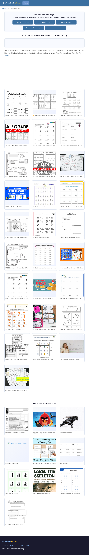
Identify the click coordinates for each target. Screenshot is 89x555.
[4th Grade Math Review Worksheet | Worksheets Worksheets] (72, 227)
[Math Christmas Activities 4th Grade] (44, 349)
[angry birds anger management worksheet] (44, 419)
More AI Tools (55, 28)
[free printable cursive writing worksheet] (44, 450)
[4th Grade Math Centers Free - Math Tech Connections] (44, 316)
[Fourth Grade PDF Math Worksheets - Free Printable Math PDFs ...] (17, 224)
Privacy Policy (24, 545)
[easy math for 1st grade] (17, 483)
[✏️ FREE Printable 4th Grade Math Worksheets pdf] (44, 101)
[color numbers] (72, 449)
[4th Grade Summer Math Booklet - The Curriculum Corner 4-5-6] (72, 162)
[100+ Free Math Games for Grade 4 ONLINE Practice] (72, 199)
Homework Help (44, 22)
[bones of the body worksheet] (44, 483)
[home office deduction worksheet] (17, 422)
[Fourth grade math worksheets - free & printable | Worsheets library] (72, 288)
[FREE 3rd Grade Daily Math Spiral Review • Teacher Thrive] (17, 258)
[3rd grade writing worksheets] (17, 514)
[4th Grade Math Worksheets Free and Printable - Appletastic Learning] (17, 132)
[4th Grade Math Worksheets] (44, 196)
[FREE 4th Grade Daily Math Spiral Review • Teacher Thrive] (17, 166)
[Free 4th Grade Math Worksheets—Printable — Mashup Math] (44, 134)
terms (6, 56)
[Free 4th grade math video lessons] (72, 346)
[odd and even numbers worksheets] (72, 485)
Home (26, 3)
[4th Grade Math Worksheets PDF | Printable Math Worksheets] (17, 321)
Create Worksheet (23, 22)
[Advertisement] (44, 73)
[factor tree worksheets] (17, 449)
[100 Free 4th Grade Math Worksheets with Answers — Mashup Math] (17, 193)
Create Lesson (66, 22)
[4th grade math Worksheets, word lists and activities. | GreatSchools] (72, 105)
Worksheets (10, 541)
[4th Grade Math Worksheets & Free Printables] (44, 255)
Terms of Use (8, 545)
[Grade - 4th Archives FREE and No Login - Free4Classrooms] (17, 106)
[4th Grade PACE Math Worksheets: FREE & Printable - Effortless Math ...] (44, 285)
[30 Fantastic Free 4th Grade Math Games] (72, 254)
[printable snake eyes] (72, 423)
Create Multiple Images (34, 28)
